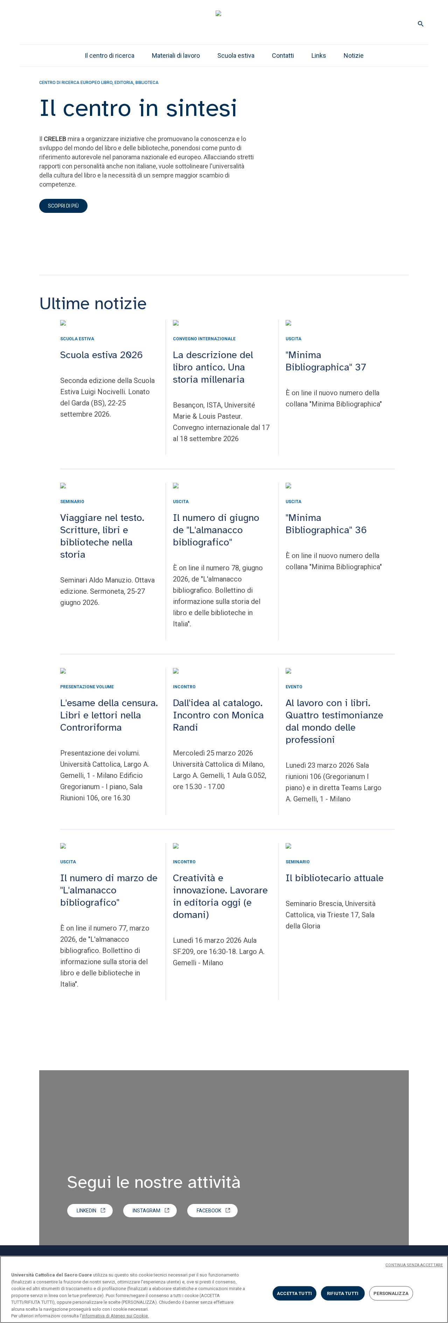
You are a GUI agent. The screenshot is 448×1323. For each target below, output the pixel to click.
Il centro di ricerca (109, 55)
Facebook (209, 1210)
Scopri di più (63, 206)
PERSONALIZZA (390, 1293)
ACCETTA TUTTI (294, 1293)
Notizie (354, 55)
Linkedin (86, 1210)
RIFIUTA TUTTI (342, 1293)
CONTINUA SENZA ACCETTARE (414, 1265)
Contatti (283, 55)
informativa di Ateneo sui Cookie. (115, 1315)
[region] (224, 1289)
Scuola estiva (235, 55)
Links (319, 55)
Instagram (146, 1210)
